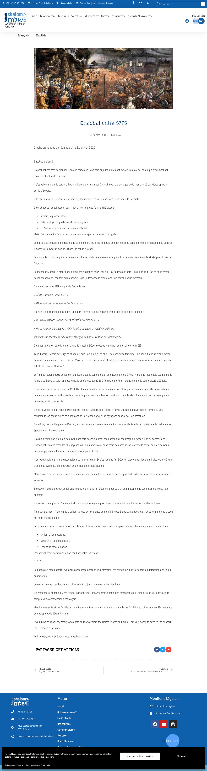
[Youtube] (164, 724)
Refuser (182, 756)
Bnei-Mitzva (116, 135)
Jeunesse (105, 15)
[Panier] (187, 21)
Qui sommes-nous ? (48, 15)
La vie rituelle (64, 15)
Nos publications (118, 15)
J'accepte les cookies (140, 756)
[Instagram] (173, 724)
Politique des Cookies (14, 765)
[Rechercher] (203, 4)
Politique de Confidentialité (38, 765)
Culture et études (91, 15)
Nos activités (76, 15)
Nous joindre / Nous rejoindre (139, 15)
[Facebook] (155, 724)
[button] (157, 649)
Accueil (35, 15)
